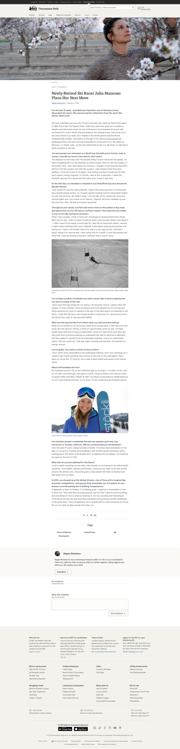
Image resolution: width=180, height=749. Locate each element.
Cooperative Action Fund (139, 692)
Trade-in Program (35, 698)
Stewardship (134, 701)
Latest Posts (89, 532)
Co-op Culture (101, 692)
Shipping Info (68, 679)
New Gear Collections (37, 692)
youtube (115, 728)
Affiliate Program (102, 698)
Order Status (67, 669)
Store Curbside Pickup (71, 676)
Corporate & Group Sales (105, 701)
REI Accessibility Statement (107, 744)
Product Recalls (136, 741)
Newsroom (134, 695)
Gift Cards (100, 672)
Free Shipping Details (138, 672)
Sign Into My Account (37, 669)
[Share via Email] (95, 515)
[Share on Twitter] (87, 516)
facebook (105, 728)
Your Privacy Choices (60, 741)
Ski (115, 532)
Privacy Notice (76, 741)
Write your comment (60, 595)
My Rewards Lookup (37, 672)
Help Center (37, 710)
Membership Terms (88, 744)
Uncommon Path (49, 8)
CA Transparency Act (71, 744)
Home (54, 87)
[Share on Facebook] (84, 515)
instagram (94, 728)
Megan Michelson (58, 103)
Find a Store (88, 710)
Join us (63, 657)
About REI (134, 688)
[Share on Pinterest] (91, 515)
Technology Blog (136, 698)
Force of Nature (64, 532)
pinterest (110, 728)
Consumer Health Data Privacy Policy (116, 741)
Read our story (34, 652)
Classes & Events (69, 692)
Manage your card (136, 652)
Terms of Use (42, 741)
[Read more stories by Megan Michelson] (57, 553)
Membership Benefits (37, 679)
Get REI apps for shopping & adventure (73, 725)
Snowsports (64, 536)
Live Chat (138, 710)
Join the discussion (58, 597)
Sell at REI (100, 695)
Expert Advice (68, 688)
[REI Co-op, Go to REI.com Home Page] (33, 8)
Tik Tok (99, 728)
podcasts (120, 728)
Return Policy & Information (73, 672)
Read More (61, 572)
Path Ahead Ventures (71, 698)
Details (125, 652)
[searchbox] (112, 7)
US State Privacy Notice (92, 741)
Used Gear (33, 695)
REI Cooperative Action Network (104, 652)
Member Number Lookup (39, 688)
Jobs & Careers (101, 688)
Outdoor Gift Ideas (103, 669)
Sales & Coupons (136, 669)
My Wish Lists (34, 676)
